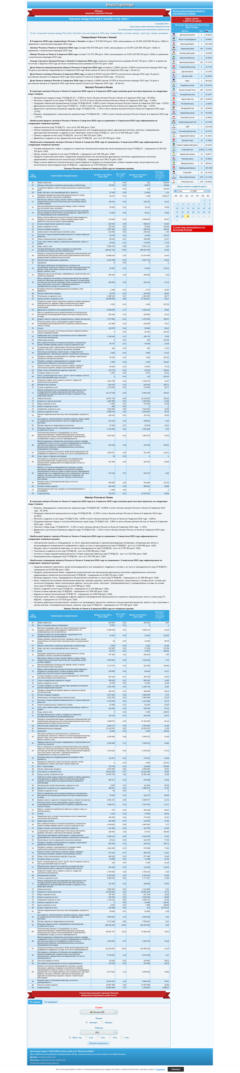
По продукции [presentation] (51, 1002)
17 (177, 212)
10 (177, 208)
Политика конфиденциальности (44, 1063)
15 (204, 208)
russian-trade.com (47, 1057)
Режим (99, 1018)
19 (188, 212)
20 (193, 212)
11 (182, 208)
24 (177, 216)
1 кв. (91, 1037)
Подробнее (160, 1069)
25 (182, 216)
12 (188, 208)
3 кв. (115, 1037)
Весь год (77, 1037)
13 (193, 208)
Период (99, 1028)
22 (204, 212)
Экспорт (93, 1022)
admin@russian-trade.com (53, 1060)
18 (182, 212)
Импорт (108, 1022)
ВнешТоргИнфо (120, 5)
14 (198, 208)
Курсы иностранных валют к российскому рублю (189, 12)
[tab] (35, 1002)
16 (209, 208)
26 (188, 216)
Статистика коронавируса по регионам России (189, 228)
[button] (98, 1043)
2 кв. (103, 1037)
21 (198, 212)
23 (209, 212)
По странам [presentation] (35, 1002)
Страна (98, 1007)
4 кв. (127, 1037)
